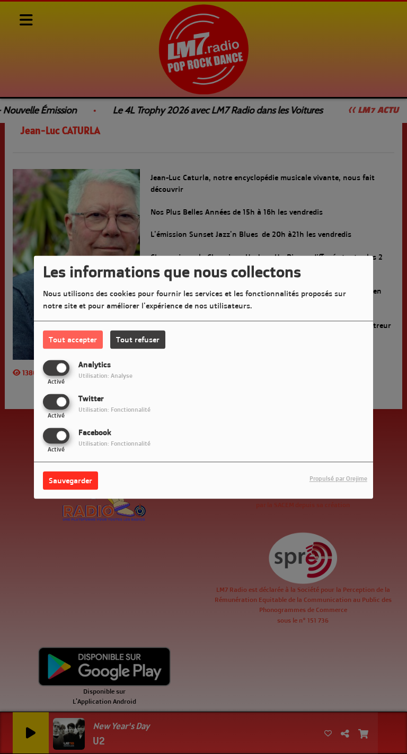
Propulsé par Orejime (338, 478)
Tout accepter (73, 339)
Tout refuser (138, 339)
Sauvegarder (70, 480)
